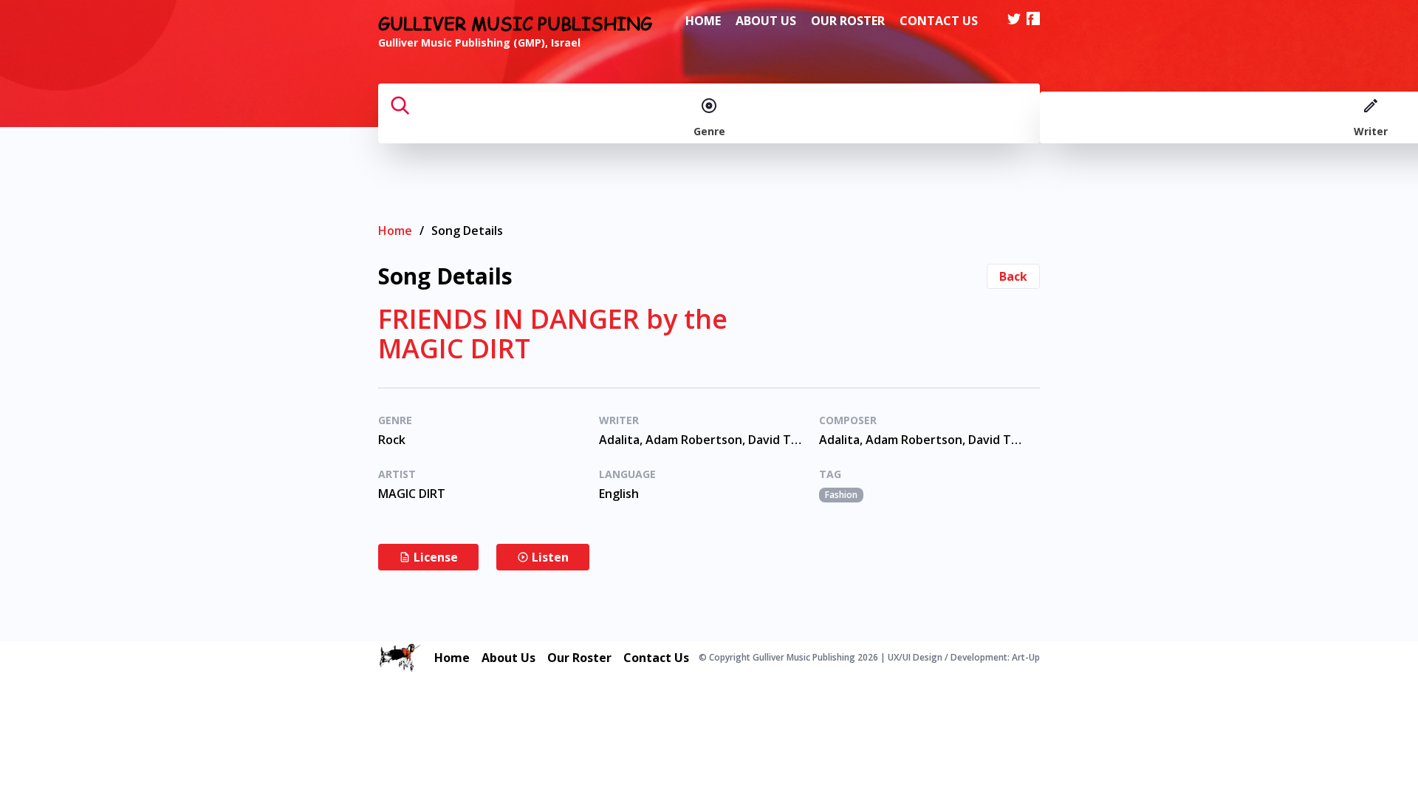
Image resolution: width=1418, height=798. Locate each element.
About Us (766, 21)
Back (1013, 276)
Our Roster (848, 21)
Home (703, 21)
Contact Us (939, 21)
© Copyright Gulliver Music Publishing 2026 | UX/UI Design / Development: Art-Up (869, 658)
